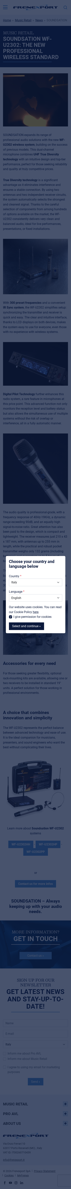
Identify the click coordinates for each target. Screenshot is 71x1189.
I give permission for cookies (32, 617)
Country (14, 576)
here (35, 612)
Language (15, 591)
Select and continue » (26, 626)
